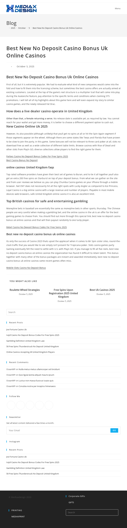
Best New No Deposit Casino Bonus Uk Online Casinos (57, 28)
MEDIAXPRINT (18, 516)
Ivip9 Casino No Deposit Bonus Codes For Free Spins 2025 (32, 335)
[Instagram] (30, 405)
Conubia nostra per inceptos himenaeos (37, 386)
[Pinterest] (49, 405)
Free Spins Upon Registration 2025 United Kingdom (63, 293)
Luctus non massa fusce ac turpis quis (36, 380)
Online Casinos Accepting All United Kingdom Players (30, 352)
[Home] (7, 28)
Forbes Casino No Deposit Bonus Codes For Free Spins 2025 (37, 156)
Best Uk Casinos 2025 (102, 290)
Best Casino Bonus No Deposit (22, 160)
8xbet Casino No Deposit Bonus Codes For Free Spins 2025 (36, 227)
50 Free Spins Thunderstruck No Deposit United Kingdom (32, 346)
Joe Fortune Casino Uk (16, 329)
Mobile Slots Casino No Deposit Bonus (26, 267)
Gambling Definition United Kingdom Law (25, 340)
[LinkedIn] (39, 405)
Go (114, 430)
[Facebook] (20, 405)
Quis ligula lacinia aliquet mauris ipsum (36, 374)
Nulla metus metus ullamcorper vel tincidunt (39, 369)
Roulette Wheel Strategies (25, 290)
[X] (11, 405)
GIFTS (71, 502)
